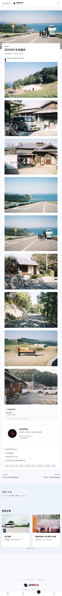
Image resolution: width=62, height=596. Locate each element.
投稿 (7, 460)
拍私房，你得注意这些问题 (52, 476)
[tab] (27, 548)
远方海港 (8, 537)
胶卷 (21, 466)
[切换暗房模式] (59, 586)
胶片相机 (47, 466)
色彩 (53, 466)
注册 (17, 495)
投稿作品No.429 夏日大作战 (45, 537)
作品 (10, 460)
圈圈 (8, 539)
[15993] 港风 (9, 453)
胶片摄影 (40, 466)
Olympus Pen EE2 (11, 414)
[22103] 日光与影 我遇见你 (10, 476)
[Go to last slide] (4, 531)
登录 (12, 495)
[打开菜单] (58, 3)
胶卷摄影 (28, 466)
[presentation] (15, 523)
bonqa (39, 539)
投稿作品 (7, 46)
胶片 (29, 432)
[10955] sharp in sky (12, 457)
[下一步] (57, 531)
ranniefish (9, 53)
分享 (11, 466)
